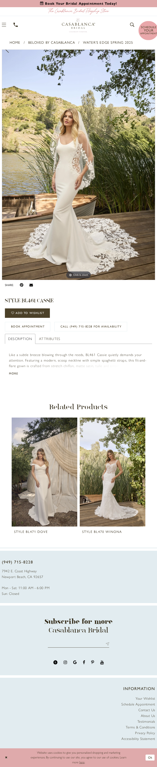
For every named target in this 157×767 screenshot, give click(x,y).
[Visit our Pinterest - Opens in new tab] (92, 662)
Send (106, 644)
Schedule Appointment (138, 704)
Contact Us (146, 710)
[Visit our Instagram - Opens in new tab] (65, 662)
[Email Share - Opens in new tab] (31, 285)
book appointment (28, 326)
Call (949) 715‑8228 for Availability (91, 326)
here (82, 762)
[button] (132, 25)
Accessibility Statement (138, 739)
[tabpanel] (78, 165)
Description (20, 339)
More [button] (13, 373)
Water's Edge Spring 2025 (108, 42)
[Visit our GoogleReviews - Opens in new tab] (75, 662)
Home (15, 42)
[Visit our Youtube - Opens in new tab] (102, 662)
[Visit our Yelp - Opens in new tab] (55, 662)
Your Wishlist (145, 698)
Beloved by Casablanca (51, 42)
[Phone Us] (16, 25)
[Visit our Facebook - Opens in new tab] (84, 662)
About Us (148, 716)
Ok (150, 757)
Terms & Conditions (140, 727)
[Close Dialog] (6, 757)
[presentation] (44, 472)
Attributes (49, 339)
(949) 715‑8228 (17, 562)
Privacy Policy (145, 733)
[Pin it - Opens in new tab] (21, 285)
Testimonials (146, 721)
